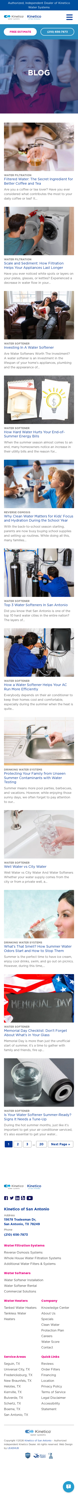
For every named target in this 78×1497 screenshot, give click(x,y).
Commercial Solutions (20, 1291)
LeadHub (13, 1448)
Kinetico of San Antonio (38, 1440)
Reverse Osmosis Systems (23, 1252)
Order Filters (50, 1369)
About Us (48, 1313)
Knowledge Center (55, 1308)
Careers (46, 1336)
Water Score (50, 1342)
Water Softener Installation (23, 1280)
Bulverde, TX (13, 1398)
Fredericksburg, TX (18, 1375)
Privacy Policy (51, 1386)
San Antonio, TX (16, 1415)
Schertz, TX (12, 1403)
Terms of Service (53, 1392)
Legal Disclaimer (53, 1398)
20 (41, 1144)
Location (47, 1381)
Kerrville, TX (13, 1392)
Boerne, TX (12, 1409)
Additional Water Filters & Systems (30, 1264)
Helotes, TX (12, 1386)
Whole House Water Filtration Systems (32, 1258)
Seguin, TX (12, 1364)
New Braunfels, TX (18, 1381)
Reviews (47, 1364)
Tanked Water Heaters (20, 1308)
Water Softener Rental (20, 1286)
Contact (47, 1347)
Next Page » (60, 1144)
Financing (48, 1375)
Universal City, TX (17, 1369)
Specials (47, 1319)
